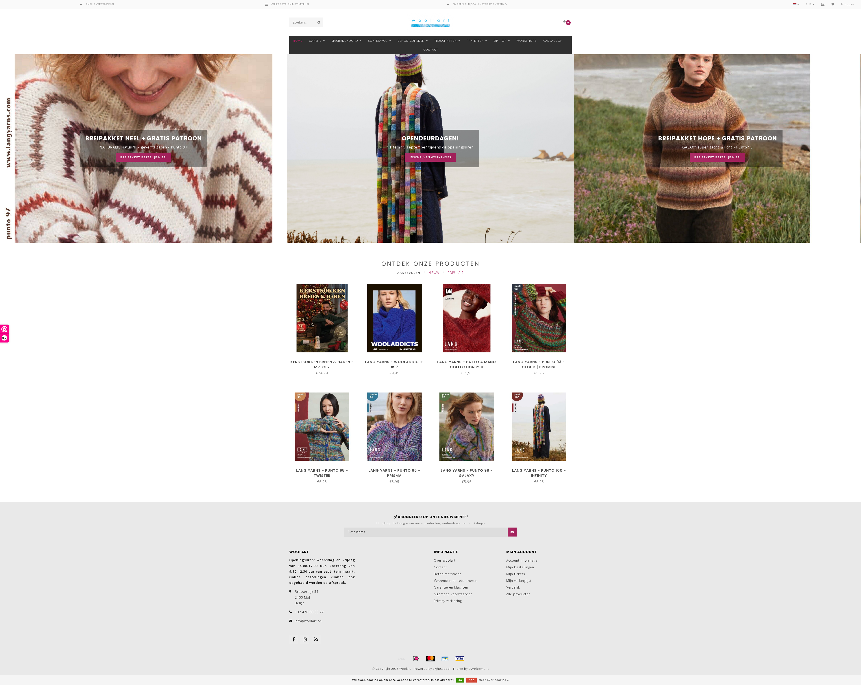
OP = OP (500, 41)
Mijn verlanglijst (519, 580)
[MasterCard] (430, 658)
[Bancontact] (445, 658)
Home (297, 41)
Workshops (526, 41)
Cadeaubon (553, 41)
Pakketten (475, 41)
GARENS (315, 41)
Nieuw (433, 273)
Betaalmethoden (447, 574)
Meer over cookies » (494, 680)
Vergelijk (513, 587)
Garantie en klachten (451, 587)
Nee (471, 680)
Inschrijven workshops (430, 157)
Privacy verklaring (448, 601)
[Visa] (459, 658)
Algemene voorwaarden (453, 594)
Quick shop (324, 360)
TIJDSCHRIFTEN (445, 41)
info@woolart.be (308, 621)
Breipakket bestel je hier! (143, 157)
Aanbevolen (408, 273)
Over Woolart (445, 560)
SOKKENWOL (378, 41)
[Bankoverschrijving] (401, 658)
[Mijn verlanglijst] (832, 4)
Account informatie (522, 560)
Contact (430, 50)
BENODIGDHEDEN (411, 41)
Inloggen (847, 4)
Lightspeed (441, 669)
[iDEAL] (416, 658)
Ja (460, 680)
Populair (455, 273)
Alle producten (518, 594)
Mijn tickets (515, 574)
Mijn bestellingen (520, 567)
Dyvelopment (479, 669)
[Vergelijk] (823, 4)
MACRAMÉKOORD (344, 41)
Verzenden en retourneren (455, 580)
